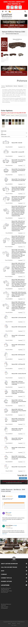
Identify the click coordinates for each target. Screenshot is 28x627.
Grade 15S (8, 115)
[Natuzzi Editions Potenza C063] (14, 44)
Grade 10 (3, 115)
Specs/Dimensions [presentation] (9, 86)
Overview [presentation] (3, 86)
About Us (14, 623)
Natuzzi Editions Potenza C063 (13, 32)
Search (9, 623)
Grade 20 (12, 115)
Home (3, 33)
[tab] (3, 86)
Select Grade (3, 131)
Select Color (3, 134)
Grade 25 (17, 115)
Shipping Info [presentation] (20, 86)
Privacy (18, 623)
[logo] (9, 16)
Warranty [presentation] (15, 86)
